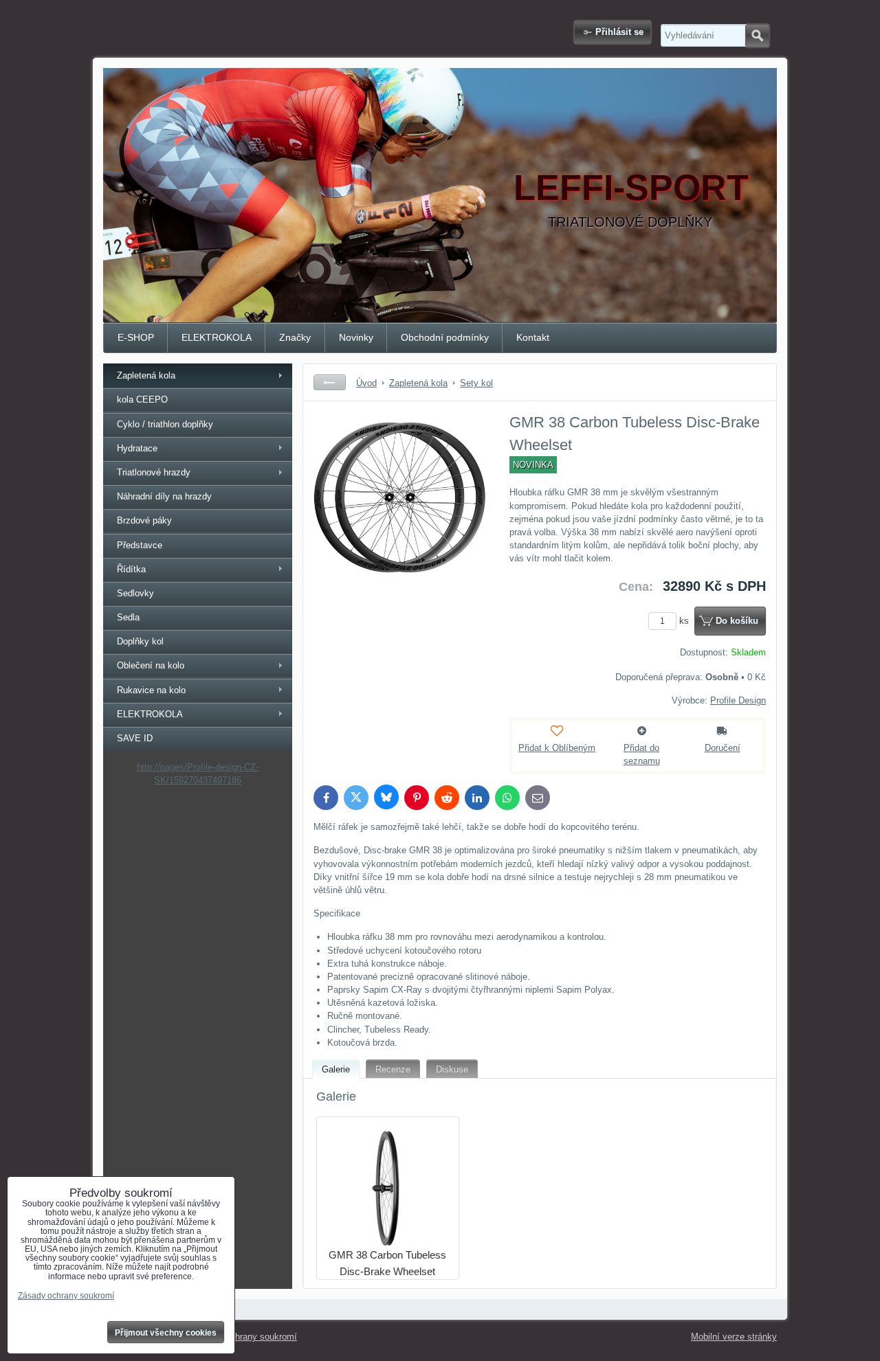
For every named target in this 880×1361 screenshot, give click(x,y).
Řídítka (131, 569)
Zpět (330, 382)
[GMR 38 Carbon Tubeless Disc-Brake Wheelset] (399, 515)
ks (685, 621)
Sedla (128, 617)
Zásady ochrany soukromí (245, 1336)
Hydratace (137, 448)
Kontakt (532, 337)
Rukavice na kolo (151, 690)
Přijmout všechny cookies (166, 1333)
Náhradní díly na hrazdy (164, 496)
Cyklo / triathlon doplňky (165, 424)
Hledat (757, 35)
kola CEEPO (142, 399)
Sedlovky (135, 593)
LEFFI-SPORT (631, 187)
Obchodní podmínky (445, 337)
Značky (295, 337)
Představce (139, 545)
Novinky (356, 337)
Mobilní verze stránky (734, 1336)
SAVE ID (135, 738)
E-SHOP (136, 337)
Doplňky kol (140, 641)
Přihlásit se (619, 32)
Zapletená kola (146, 375)
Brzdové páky (144, 520)
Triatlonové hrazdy (153, 472)
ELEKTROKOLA (217, 337)
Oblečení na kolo (150, 665)
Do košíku (737, 621)
